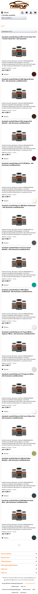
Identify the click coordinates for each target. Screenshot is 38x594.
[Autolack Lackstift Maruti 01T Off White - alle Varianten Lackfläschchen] (19, 178)
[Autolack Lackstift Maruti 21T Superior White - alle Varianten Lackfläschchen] (19, 389)
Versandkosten (30, 577)
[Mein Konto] (31, 12)
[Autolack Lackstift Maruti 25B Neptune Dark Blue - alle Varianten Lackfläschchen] (19, 515)
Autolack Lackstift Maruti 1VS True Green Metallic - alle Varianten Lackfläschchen (16, 248)
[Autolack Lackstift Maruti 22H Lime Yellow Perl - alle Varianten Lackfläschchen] (19, 431)
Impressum (23, 592)
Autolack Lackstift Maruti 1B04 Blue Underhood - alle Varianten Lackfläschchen (19, 206)
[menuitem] (4, 12)
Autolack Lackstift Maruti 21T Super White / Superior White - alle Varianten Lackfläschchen (18, 333)
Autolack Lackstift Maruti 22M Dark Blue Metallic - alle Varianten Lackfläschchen (16, 459)
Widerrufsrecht (27, 589)
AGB (34, 589)
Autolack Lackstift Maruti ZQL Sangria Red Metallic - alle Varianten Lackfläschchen (17, 122)
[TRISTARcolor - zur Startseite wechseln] (19, 2)
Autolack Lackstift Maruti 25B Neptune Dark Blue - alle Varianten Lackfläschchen (17, 501)
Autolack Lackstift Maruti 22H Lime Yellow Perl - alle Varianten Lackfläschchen (19, 417)
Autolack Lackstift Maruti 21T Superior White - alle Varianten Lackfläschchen (18, 375)
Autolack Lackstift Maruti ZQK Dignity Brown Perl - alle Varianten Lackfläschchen (18, 80)
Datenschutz (15, 592)
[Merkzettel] (26, 12)
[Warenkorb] (35, 12)
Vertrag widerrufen (30, 583)
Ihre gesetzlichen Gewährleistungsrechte (12, 583)
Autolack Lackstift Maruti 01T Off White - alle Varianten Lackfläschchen (17, 164)
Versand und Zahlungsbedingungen (11, 589)
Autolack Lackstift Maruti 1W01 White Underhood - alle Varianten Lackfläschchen (17, 291)
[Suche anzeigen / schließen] (22, 12)
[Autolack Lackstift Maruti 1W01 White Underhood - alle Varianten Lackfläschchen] (19, 304)
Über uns (23, 586)
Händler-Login (15, 586)
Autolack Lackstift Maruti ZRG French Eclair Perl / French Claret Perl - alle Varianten (19, 38)
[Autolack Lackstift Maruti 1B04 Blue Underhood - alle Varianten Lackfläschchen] (19, 220)
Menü (6, 12)
